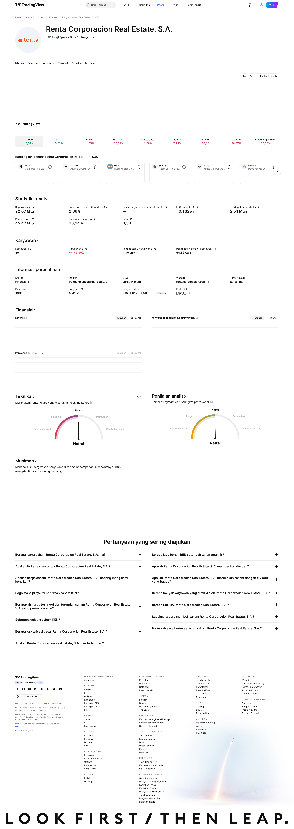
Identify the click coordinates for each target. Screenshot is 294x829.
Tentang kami (146, 735)
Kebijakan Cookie (147, 788)
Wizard (199, 726)
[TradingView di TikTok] (54, 689)
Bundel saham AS (148, 726)
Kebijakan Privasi (147, 785)
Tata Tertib (201, 693)
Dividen (88, 742)
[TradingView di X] (17, 689)
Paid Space (202, 732)
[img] (90, 37)
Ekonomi (88, 735)
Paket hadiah (146, 690)
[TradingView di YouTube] (30, 689)
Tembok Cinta (203, 683)
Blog (141, 742)
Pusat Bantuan (146, 745)
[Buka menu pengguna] (261, 5)
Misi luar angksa (147, 739)
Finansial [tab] (33, 63)
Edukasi (200, 709)
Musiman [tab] (90, 63)
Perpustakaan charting (253, 683)
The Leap (144, 709)
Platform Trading (250, 693)
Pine (86, 709)
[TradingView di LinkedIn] (42, 689)
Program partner (250, 709)
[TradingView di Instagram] (36, 689)
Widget (245, 680)
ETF (86, 693)
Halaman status (147, 801)
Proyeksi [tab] (77, 63)
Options (88, 762)
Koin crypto (90, 699)
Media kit (144, 752)
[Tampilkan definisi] (37, 207)
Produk (125, 4)
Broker (175, 4)
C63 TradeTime (147, 768)
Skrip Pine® (90, 768)
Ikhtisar (143, 699)
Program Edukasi (250, 713)
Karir (141, 749)
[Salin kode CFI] (189, 293)
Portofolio (89, 755)
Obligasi (88, 696)
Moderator (201, 697)
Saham (87, 689)
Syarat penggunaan (149, 778)
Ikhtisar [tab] (19, 63)
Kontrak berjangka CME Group (154, 719)
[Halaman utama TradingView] (29, 5)
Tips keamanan (147, 795)
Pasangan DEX (91, 706)
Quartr (18, 726)
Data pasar (144, 687)
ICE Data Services (54, 703)
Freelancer (201, 729)
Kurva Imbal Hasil (93, 758)
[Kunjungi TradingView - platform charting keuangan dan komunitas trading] (27, 124)
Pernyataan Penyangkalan (152, 781)
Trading (200, 706)
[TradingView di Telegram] (48, 689)
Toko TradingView (148, 762)
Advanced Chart (250, 690)
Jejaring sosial (203, 680)
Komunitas (143, 4)
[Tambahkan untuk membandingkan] (50, 167)
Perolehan (89, 739)
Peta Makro (90, 765)
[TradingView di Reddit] (60, 689)
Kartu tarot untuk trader (151, 765)
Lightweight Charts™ (252, 687)
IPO (86, 745)
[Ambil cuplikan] (245, 76)
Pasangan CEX (91, 703)
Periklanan (247, 703)
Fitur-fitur (144, 680)
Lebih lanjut (194, 4)
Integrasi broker (250, 706)
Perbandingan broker (150, 706)
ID (253, 4)
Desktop (88, 781)
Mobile (87, 778)
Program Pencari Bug (150, 798)
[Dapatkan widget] (251, 76)
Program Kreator (204, 690)
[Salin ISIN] (153, 293)
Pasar (160, 4)
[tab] (121, 318)
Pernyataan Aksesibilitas (151, 791)
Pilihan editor (202, 713)
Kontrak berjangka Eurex (151, 722)
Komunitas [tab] (48, 63)
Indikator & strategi (205, 722)
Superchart (89, 680)
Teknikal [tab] (63, 63)
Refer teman (202, 687)
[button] (131, 5)
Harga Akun (145, 683)
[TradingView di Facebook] (23, 689)
